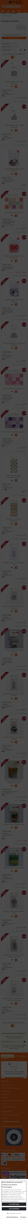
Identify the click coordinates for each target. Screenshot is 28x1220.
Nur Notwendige (14, 1209)
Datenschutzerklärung (12, 1217)
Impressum (23, 1217)
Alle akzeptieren (14, 1204)
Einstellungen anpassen (14, 1213)
